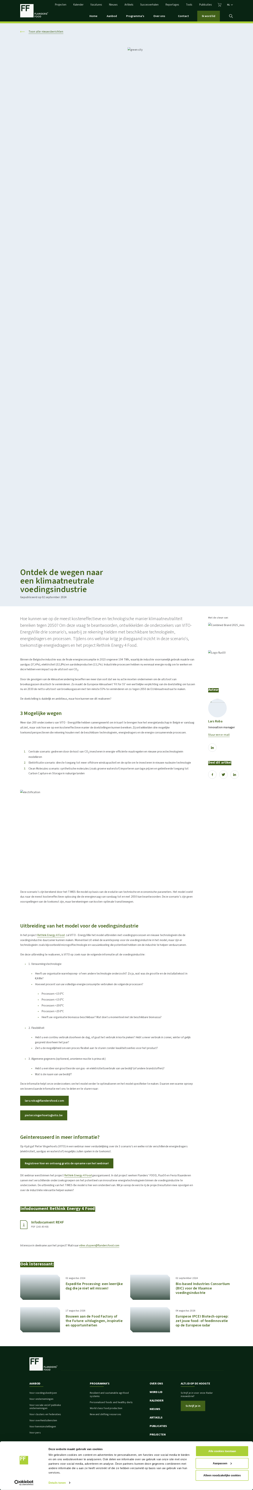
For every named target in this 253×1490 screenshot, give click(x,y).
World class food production (106, 1408)
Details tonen (57, 1482)
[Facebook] (212, 774)
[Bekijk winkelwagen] (220, 5)
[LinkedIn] (212, 747)
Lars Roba (215, 721)
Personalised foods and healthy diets (111, 1402)
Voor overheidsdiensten (43, 1420)
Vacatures (96, 4)
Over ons (159, 16)
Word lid (156, 1392)
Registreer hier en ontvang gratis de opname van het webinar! (67, 1163)
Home (93, 16)
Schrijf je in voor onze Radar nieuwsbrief (197, 1394)
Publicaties (205, 4)
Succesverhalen (149, 4)
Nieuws (113, 4)
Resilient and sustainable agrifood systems (109, 1394)
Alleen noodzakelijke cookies (222, 1475)
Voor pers (35, 1433)
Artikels (128, 4)
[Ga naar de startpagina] (34, 10)
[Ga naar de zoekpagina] (231, 16)
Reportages (172, 4)
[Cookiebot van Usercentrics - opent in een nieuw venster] (24, 1483)
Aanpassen (220, 1463)
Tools (189, 4)
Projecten (60, 4)
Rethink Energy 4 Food (51, 935)
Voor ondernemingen (41, 1399)
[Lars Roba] (217, 708)
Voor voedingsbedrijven (43, 1393)
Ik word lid (208, 16)
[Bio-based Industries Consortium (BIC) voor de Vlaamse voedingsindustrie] (150, 1287)
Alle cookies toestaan (222, 1451)
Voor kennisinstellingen (42, 1426)
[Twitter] (223, 774)
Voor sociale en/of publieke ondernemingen (45, 1406)
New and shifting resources (105, 1414)
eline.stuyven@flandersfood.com (99, 1245)
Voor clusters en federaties (45, 1414)
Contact (183, 16)
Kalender (78, 4)
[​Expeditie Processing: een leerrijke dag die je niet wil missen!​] (40, 1287)
